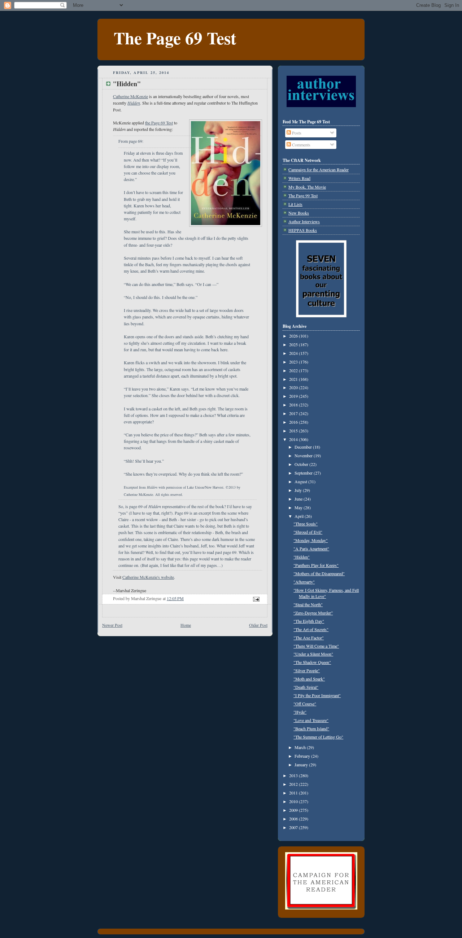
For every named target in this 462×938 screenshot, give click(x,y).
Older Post (258, 625)
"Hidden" (301, 557)
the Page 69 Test (159, 122)
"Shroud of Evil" (307, 532)
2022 (294, 370)
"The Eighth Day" (308, 621)
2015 (294, 430)
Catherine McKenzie (130, 96)
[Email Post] (255, 598)
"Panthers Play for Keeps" (316, 565)
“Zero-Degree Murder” (313, 613)
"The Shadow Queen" (312, 662)
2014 (294, 439)
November (304, 455)
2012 (294, 784)
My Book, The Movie (307, 187)
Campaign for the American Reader (318, 169)
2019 (294, 396)
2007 (294, 827)
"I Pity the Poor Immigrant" (317, 695)
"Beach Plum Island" (311, 728)
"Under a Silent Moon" (313, 654)
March (301, 747)
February (303, 756)
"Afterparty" (304, 582)
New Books (298, 213)
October (302, 464)
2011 (294, 793)
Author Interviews (304, 221)
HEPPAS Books (302, 230)
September (304, 473)
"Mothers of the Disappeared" (319, 573)
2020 (294, 387)
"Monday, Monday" (310, 540)
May (299, 507)
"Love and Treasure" (310, 720)
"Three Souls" (305, 524)
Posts (296, 133)
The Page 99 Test (303, 195)
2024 (294, 353)
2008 (294, 819)
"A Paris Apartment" (311, 548)
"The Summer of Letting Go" (318, 737)
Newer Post (112, 625)
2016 (294, 422)
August (301, 481)
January (302, 764)
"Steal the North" (308, 604)
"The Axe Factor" (308, 637)
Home (185, 625)
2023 (294, 362)
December (304, 447)
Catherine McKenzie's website (148, 577)
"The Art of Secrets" (310, 629)
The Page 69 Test (175, 37)
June (299, 499)
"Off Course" (304, 703)
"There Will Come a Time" (316, 646)
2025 (294, 344)
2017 (294, 413)
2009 (294, 810)
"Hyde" (299, 712)
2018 (294, 405)
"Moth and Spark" (309, 679)
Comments (300, 144)
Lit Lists (295, 204)
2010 (294, 801)
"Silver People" (306, 670)
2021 (294, 379)
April (300, 516)
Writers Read (299, 178)
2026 (294, 336)
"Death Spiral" (305, 687)
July (299, 490)
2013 (294, 775)
